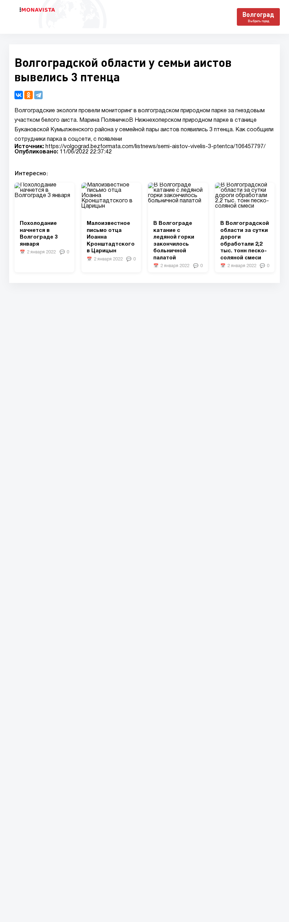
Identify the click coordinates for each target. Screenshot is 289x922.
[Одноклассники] (28, 95)
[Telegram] (38, 95)
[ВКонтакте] (18, 95)
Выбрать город (258, 21)
